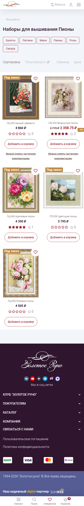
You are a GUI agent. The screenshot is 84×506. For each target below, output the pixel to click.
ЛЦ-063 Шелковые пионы (21, 216)
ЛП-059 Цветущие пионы (63, 216)
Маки (43, 40)
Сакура (10, 48)
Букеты (10, 40)
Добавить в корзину (21, 143)
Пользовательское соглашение (25, 439)
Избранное (50, 503)
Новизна (63, 62)
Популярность (35, 62)
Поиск (34, 503)
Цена (77, 62)
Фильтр (60, 4)
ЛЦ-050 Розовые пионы (21, 301)
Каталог (18, 503)
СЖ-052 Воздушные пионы (63, 123)
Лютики (27, 40)
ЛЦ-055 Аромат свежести (21, 123)
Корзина (65, 501)
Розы (73, 40)
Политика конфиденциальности (26, 447)
